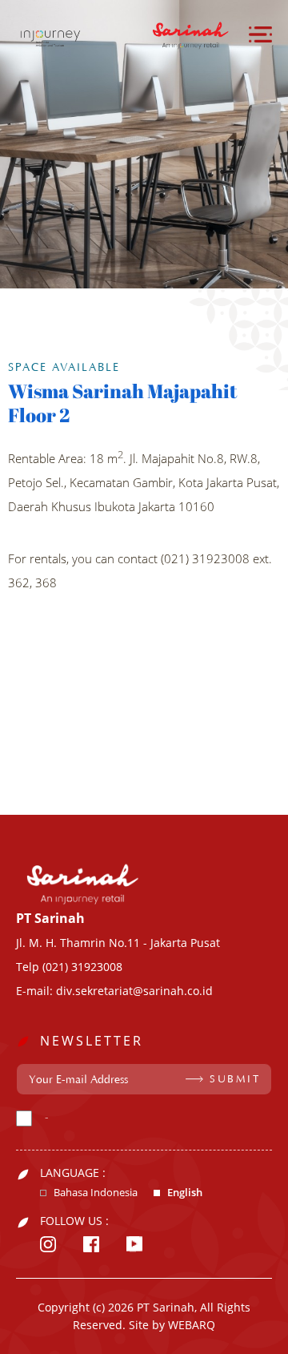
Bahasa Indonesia (96, 1192)
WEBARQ (191, 1324)
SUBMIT (235, 1079)
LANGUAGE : (73, 1173)
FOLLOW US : (74, 1221)
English (184, 1192)
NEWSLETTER (91, 1041)
